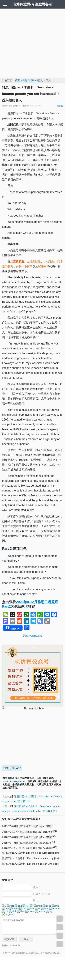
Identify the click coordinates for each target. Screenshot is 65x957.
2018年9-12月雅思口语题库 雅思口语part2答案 (29, 831)
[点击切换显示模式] (60, 919)
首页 (17, 80)
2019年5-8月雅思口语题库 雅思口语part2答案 (28, 826)
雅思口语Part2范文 (33, 80)
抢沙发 (60, 105)
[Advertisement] (32, 43)
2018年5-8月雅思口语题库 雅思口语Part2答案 (29, 837)
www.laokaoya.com (14, 781)
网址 (35, 900)
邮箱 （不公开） (43, 893)
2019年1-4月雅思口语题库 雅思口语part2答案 (28, 842)
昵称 (36, 887)
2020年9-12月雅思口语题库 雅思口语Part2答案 (29, 848)
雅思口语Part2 (12, 768)
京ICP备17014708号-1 (51, 953)
